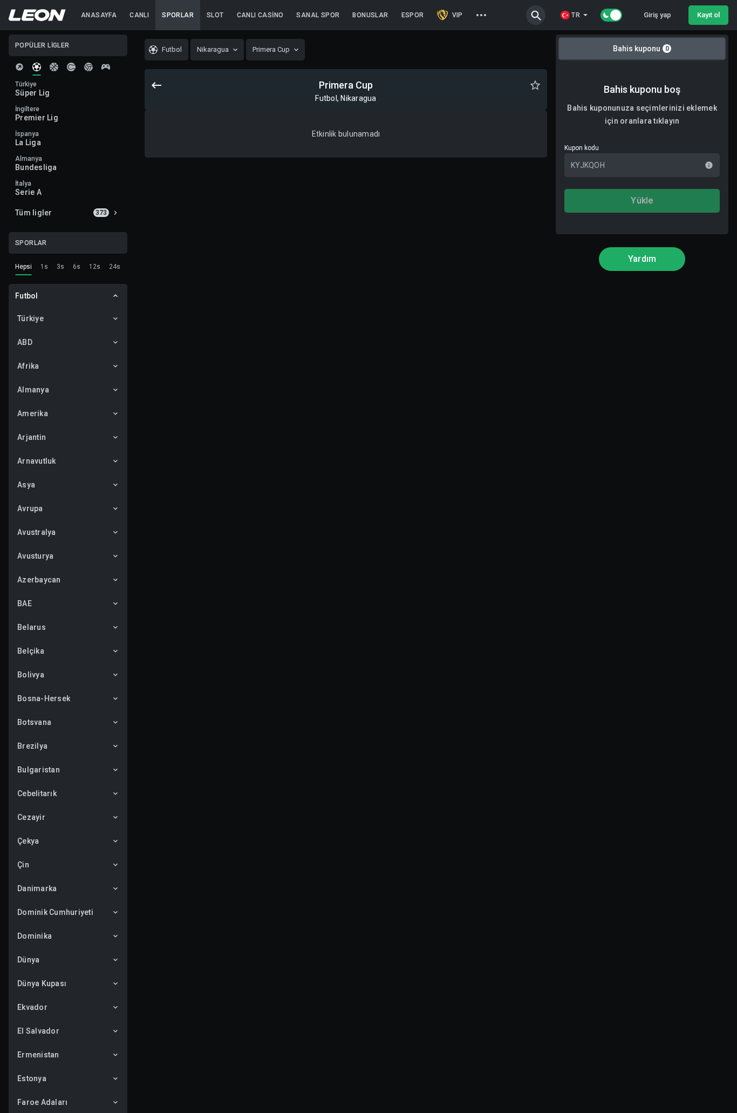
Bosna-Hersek (43, 698)
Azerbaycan (39, 579)
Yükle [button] (642, 200)
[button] (535, 15)
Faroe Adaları (42, 1102)
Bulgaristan (38, 769)
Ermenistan (38, 1054)
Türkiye (30, 318)
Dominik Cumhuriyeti (55, 912)
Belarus (31, 627)
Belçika (30, 651)
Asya (26, 484)
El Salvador (38, 1031)
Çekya (28, 841)
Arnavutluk (36, 461)
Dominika (34, 936)
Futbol (26, 295)
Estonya (31, 1078)
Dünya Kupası (41, 983)
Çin (23, 864)
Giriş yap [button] (657, 15)
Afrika (28, 366)
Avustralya (36, 532)
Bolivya (30, 674)
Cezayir (31, 817)
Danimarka (37, 888)
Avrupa (30, 508)
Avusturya (35, 556)
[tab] (19, 67)
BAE (24, 603)
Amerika (32, 413)
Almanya (33, 389)
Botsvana (34, 722)
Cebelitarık (37, 793)
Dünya (28, 959)
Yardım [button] (642, 259)
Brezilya (32, 746)
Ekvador (32, 1007)
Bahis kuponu (641, 48)
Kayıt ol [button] (708, 15)
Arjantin (31, 437)
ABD (24, 342)
